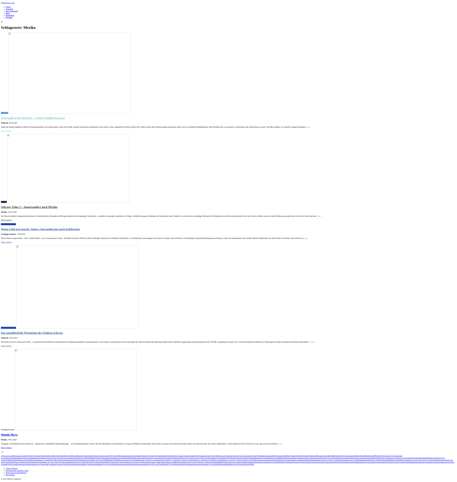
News (8, 7)
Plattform (287, 456)
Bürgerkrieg (359, 456)
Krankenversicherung (100, 456)
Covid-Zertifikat (160, 464)
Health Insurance (237, 458)
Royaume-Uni (351, 460)
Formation (81, 460)
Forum (241, 456)
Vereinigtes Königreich (109, 462)
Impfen (252, 458)
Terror (49, 458)
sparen (22, 458)
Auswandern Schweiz (193, 458)
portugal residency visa (166, 460)
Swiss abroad (274, 462)
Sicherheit (60, 456)
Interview (210, 456)
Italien (263, 456)
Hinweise (4, 113)
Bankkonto (168, 456)
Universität (81, 462)
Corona (275, 458)
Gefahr (151, 456)
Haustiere (365, 460)
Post (308, 460)
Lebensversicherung (361, 458)
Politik (216, 456)
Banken (80, 456)
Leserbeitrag (349, 458)
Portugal (317, 458)
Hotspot (335, 462)
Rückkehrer (14, 460)
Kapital (138, 458)
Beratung (122, 456)
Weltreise (282, 462)
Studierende (439, 460)
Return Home (24, 460)
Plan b (183, 458)
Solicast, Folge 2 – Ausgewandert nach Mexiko (29, 207)
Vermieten (143, 462)
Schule (7, 460)
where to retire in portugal (185, 460)
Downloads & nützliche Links (17, 471)
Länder (38, 456)
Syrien (53, 458)
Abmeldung (212, 458)
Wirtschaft (73, 456)
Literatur (265, 462)
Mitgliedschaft (369, 456)
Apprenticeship (269, 460)
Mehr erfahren (6, 131)
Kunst (260, 462)
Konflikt (331, 456)
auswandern (22, 456)
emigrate (21, 464)
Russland (320, 456)
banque (188, 456)
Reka (402, 460)
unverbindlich (123, 458)
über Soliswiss (12, 11)
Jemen (290, 458)
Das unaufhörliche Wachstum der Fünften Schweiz (32, 332)
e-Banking (28, 464)
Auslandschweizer (232, 456)
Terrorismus (42, 458)
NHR (252, 464)
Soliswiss (49, 456)
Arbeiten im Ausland (210, 464)
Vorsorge (296, 462)
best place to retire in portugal (330, 460)
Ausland (10, 456)
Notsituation (113, 458)
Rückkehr (223, 462)
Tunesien (390, 462)
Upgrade (264, 458)
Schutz (67, 456)
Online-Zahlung (12, 468)
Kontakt (9, 18)
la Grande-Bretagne (160, 462)
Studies (359, 460)
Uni (76, 460)
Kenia (340, 462)
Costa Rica (60, 458)
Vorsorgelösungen (33, 462)
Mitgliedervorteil (393, 460)
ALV (426, 460)
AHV (111, 456)
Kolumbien (346, 462)
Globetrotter (136, 456)
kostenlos (372, 458)
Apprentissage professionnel (296, 460)
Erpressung (259, 460)
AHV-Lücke (170, 464)
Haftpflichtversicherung (384, 458)
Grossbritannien (349, 456)
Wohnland (423, 458)
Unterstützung (238, 462)
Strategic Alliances (205, 462)
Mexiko (275, 456)
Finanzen (431, 460)
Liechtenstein (334, 458)
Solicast (4, 202)
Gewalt (222, 456)
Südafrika (89, 458)
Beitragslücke (180, 464)
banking (194, 456)
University (135, 462)
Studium (150, 458)
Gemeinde (189, 464)
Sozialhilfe (216, 462)
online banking (50, 464)
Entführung (339, 456)
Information (248, 462)
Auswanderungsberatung (73, 458)
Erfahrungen (432, 458)
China (253, 456)
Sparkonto (378, 462)
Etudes (269, 458)
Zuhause (268, 456)
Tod (84, 458)
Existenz (230, 462)
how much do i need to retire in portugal (240, 460)
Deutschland (87, 456)
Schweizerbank (369, 462)
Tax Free (106, 464)
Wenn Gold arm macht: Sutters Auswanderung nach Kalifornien (40, 229)
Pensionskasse (202, 456)
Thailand (294, 456)
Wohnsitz (411, 462)
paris (352, 462)
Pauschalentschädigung (172, 458)
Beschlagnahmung (315, 462)
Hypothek (310, 458)
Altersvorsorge (192, 462)
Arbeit (29, 456)
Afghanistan (104, 458)
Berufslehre (314, 460)
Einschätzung (327, 462)
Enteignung (324, 458)
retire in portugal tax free (204, 460)
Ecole (53, 460)
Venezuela (304, 462)
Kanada (35, 458)
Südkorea (32, 460)
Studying (150, 462)
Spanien (281, 456)
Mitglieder (229, 464)
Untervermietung (124, 462)
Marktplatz (10, 16)
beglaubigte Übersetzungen (88, 464)
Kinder (247, 464)
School (343, 460)
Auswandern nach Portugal (95, 460)
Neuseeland (11, 458)
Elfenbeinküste (181, 462)
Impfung (247, 458)
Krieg (16, 456)
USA (34, 456)
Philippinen (358, 462)
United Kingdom (94, 462)
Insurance (445, 462)
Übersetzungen (72, 464)
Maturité (109, 460)
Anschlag (406, 458)
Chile (383, 456)
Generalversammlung (125, 464)
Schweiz (4, 456)
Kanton (129, 456)
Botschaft (313, 456)
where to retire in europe (149, 460)
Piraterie (378, 456)
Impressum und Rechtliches (16, 473)
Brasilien (96, 458)
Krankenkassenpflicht (141, 464)
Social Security (239, 464)
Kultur (255, 462)
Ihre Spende (10, 475)
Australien (247, 456)
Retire (100, 464)
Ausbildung (22, 462)
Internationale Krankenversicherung (428, 462)
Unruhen (28, 458)
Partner (258, 458)
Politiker (132, 458)
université (171, 462)
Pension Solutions (376, 460)
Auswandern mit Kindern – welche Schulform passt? (33, 117)
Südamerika (13, 462)
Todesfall (113, 464)
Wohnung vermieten (43, 460)
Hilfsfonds (222, 464)
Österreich (306, 456)
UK (87, 462)
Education (59, 460)
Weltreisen (289, 462)
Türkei (228, 458)
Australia (14, 464)
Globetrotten (221, 458)
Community (397, 458)
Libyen (341, 458)
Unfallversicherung (400, 462)
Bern (55, 456)
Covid (151, 464)
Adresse (144, 458)
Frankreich (145, 456)
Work (9, 464)
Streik (384, 462)
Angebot (9, 9)
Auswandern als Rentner (130, 460)
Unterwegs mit (61, 464)
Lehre (114, 460)
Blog (8, 13)
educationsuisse (69, 460)
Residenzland (415, 458)
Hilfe (286, 458)
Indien (18, 458)
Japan (326, 456)
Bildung (281, 458)
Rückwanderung (179, 456)
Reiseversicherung (299, 458)
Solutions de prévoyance (49, 462)
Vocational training (66, 462)
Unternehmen (159, 456)
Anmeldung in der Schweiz (414, 460)
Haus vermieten (219, 460)
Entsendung (197, 464)
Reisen (43, 456)
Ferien (385, 460)
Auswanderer (158, 458)
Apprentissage (280, 460)
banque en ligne (38, 464)
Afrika (258, 456)
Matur (119, 460)
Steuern (205, 458)
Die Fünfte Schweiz (8, 224)
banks (75, 462)
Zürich (299, 456)
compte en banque (392, 456)
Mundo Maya (9, 434)
